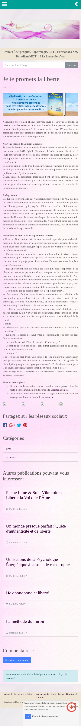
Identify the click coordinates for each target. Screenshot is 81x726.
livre (8, 448)
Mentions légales (23, 693)
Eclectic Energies (59, 389)
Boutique (71, 693)
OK (28, 716)
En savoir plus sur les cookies (45, 716)
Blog (53, 693)
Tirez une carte (41, 693)
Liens (61, 693)
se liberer (10, 457)
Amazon (49, 397)
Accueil (8, 693)
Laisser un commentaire (17, 660)
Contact (41, 697)
